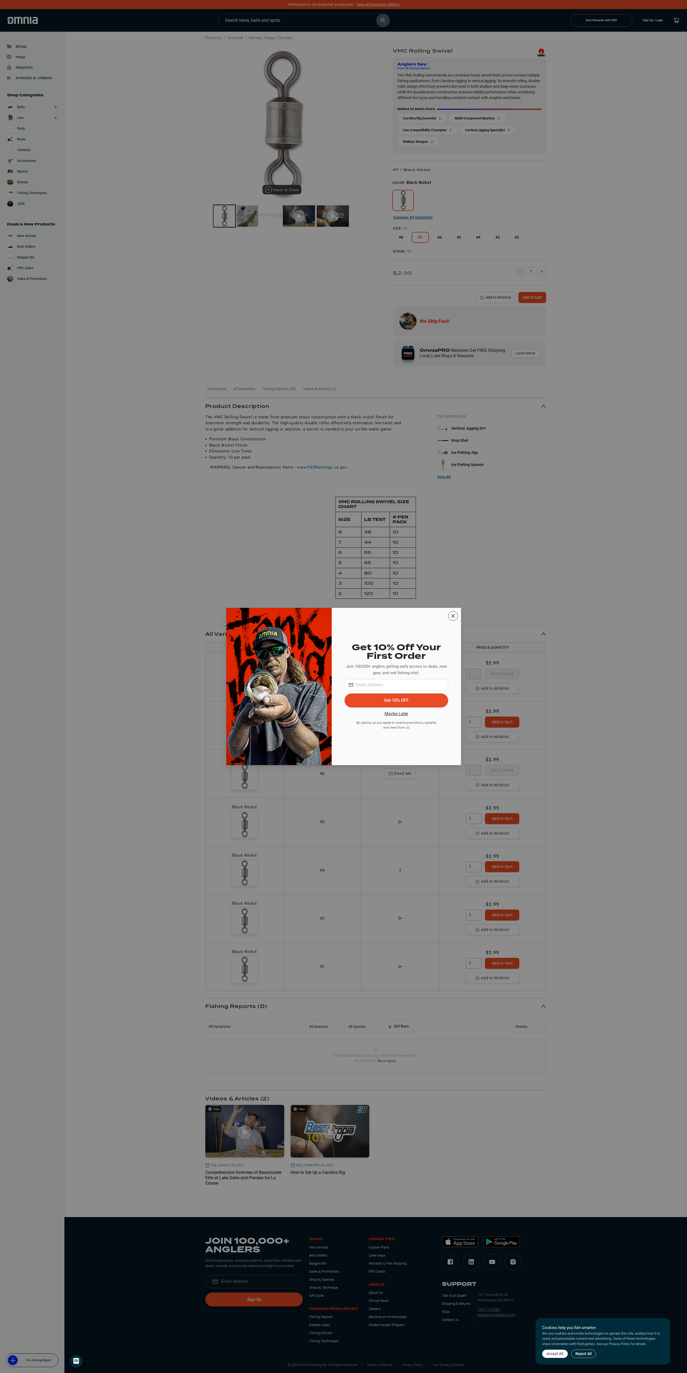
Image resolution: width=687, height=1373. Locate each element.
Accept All (555, 1354)
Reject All (583, 1354)
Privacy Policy (619, 1344)
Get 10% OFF (396, 700)
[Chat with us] (76, 1361)
